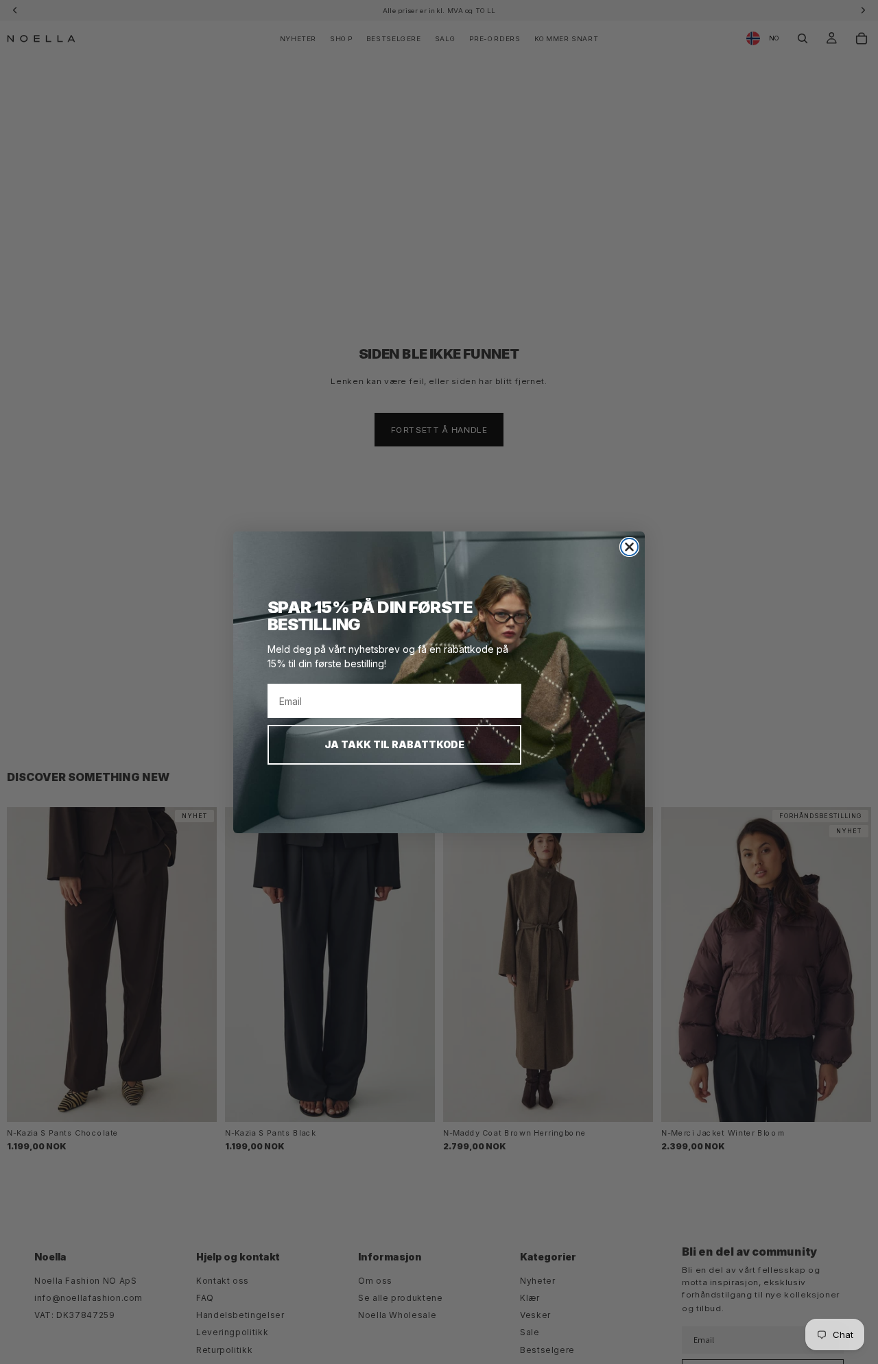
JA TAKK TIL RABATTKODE (394, 744)
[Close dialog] (629, 546)
